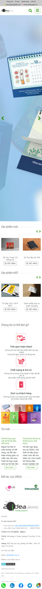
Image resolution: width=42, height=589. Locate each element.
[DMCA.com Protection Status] (8, 564)
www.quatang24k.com (13, 4)
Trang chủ (9, 1)
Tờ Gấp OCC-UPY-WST (10, 304)
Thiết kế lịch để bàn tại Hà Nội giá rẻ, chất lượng (31, 440)
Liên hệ (33, 1)
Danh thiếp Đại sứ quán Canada (32, 304)
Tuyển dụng (25, 1)
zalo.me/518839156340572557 (27, 526)
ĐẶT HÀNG (11, 263)
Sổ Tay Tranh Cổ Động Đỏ (10, 258)
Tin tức (17, 1)
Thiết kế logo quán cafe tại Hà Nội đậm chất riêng (8, 440)
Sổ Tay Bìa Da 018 (32, 257)
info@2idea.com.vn (12, 555)
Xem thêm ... (10, 467)
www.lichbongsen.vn (31, 4)
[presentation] (2, 118)
